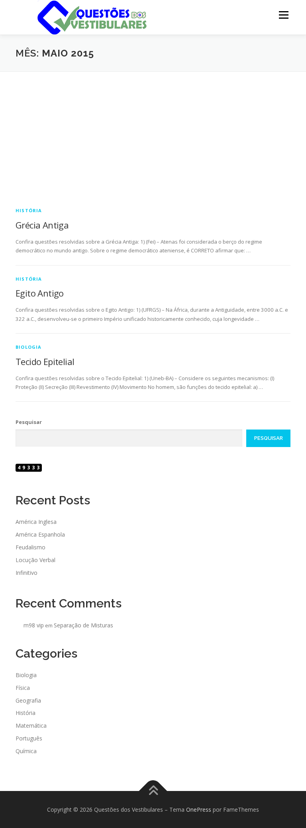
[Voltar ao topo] (153, 791)
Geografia (28, 700)
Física (23, 687)
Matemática (31, 725)
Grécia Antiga (42, 225)
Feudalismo (30, 547)
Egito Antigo (40, 293)
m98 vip (34, 625)
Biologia (29, 347)
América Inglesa (36, 521)
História (29, 210)
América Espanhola (40, 534)
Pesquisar (29, 422)
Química (26, 751)
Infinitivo (26, 572)
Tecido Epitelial (45, 361)
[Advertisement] (153, 131)
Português (29, 738)
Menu (283, 14)
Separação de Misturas (83, 625)
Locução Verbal (35, 560)
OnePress (198, 809)
